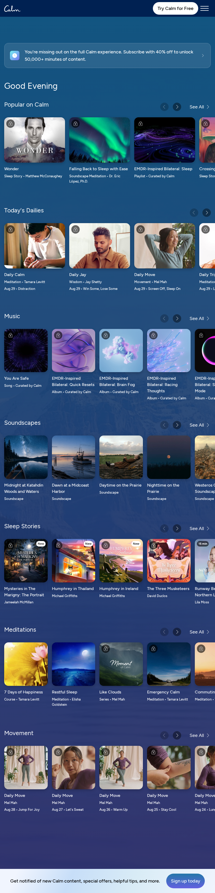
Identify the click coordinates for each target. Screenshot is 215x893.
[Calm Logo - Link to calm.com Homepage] (12, 8)
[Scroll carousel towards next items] (177, 107)
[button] (107, 55)
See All (197, 107)
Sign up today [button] (185, 881)
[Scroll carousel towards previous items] (164, 107)
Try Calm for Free (176, 8)
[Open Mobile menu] (204, 8)
